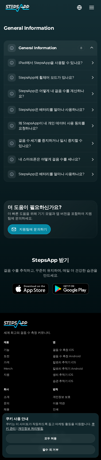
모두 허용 (50, 438)
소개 (6, 397)
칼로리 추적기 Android (68, 368)
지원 (6, 374)
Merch (8, 368)
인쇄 (55, 409)
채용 (6, 409)
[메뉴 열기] (90, 7)
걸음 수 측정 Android (67, 356)
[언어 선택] (79, 7)
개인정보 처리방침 (30, 428)
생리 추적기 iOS (63, 374)
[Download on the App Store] (30, 288)
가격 (6, 362)
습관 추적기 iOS (63, 381)
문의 (6, 403)
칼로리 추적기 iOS (64, 362)
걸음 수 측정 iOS (63, 350)
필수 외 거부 (50, 449)
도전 (6, 356)
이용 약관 (59, 403)
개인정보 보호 (61, 397)
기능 (6, 350)
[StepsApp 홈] (41, 7)
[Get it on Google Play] (70, 288)
